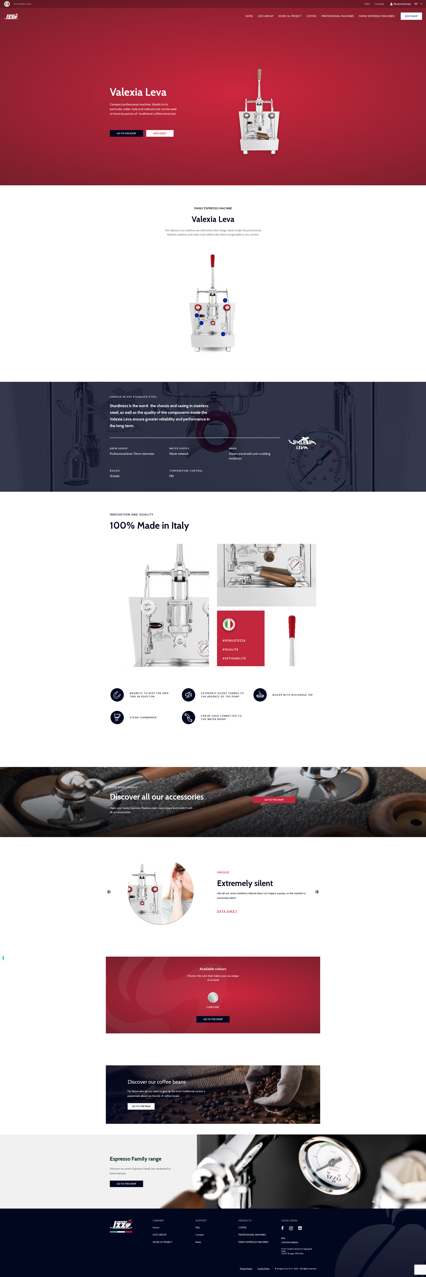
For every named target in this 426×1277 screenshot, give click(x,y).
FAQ (198, 1227)
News (198, 1242)
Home (156, 1227)
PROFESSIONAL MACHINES (252, 1234)
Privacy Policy (246, 1268)
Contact (200, 1234)
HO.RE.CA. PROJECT (163, 1242)
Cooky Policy (264, 1268)
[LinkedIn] (300, 1228)
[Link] (11, 16)
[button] (109, 892)
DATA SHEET (227, 911)
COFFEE (242, 1227)
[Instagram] (291, 1228)
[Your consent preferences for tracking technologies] (3, 958)
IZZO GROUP (159, 1234)
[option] (213, 891)
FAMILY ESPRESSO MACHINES (253, 1242)
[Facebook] (282, 1228)
